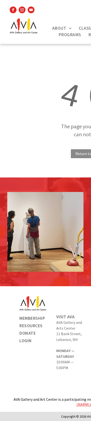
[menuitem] (62, 28)
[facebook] (13, 10)
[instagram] (22, 10)
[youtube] (31, 10)
